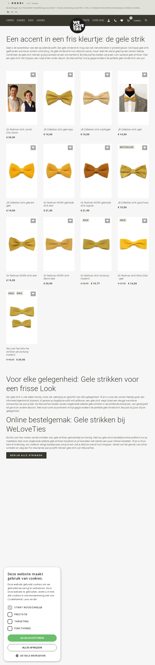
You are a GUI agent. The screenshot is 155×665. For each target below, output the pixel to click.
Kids (30, 20)
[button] (146, 20)
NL (8, 12)
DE (16, 12)
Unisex (40, 20)
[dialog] (32, 614)
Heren (10, 20)
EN (12, 12)
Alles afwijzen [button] (32, 647)
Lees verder (30, 599)
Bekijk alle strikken (26, 455)
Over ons (98, 20)
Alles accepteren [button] (32, 638)
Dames (21, 20)
